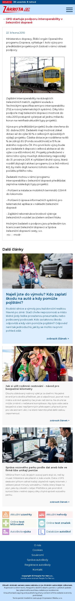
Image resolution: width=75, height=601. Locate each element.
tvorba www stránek (29, 578)
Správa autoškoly (37, 559)
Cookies (37, 550)
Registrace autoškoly (38, 564)
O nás (37, 545)
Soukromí (38, 555)
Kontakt (37, 569)
